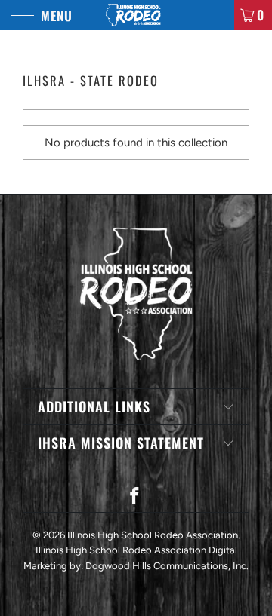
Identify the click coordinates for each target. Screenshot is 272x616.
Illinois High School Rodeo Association (152, 535)
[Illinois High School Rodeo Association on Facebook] (135, 497)
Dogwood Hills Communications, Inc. (167, 566)
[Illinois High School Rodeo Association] (136, 15)
